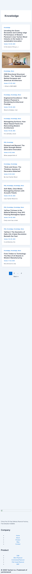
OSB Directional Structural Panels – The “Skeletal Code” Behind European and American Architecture (15, 77)
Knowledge (7, 27)
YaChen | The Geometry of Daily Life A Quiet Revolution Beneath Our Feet (15, 234)
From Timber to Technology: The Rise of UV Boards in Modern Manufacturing (15, 256)
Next (16, 276)
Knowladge (7, 94)
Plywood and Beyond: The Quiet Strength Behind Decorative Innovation (14, 147)
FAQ (5, 142)
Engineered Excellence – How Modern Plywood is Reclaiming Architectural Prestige (15, 101)
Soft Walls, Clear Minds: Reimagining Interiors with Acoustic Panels (14, 191)
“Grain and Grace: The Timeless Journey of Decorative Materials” (12, 169)
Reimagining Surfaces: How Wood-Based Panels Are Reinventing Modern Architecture (15, 125)
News (12, 71)
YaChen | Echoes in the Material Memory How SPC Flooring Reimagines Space (14, 212)
